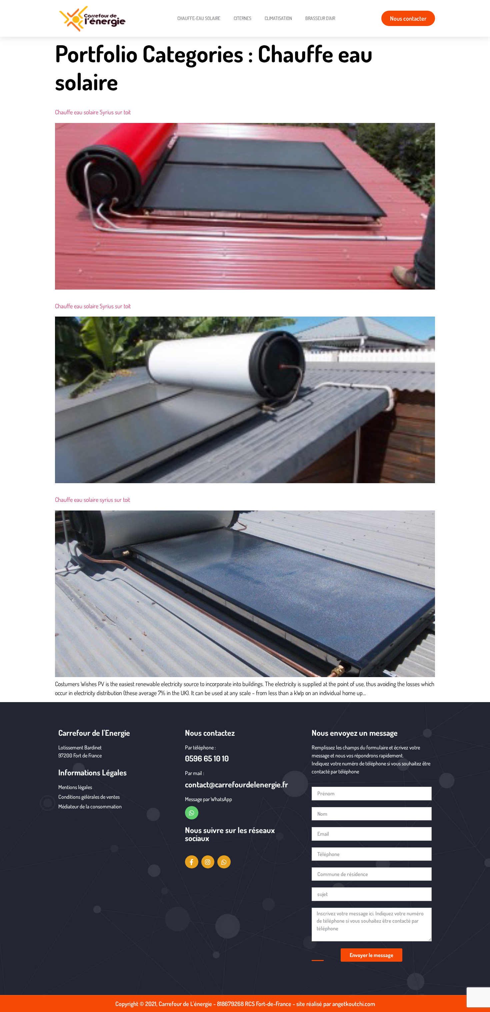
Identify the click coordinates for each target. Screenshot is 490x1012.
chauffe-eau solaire (198, 18)
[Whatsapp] (191, 812)
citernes (242, 18)
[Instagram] (208, 862)
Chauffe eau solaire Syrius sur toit (93, 112)
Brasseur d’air (320, 18)
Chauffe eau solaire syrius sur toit (92, 499)
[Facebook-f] (191, 862)
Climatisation (278, 18)
